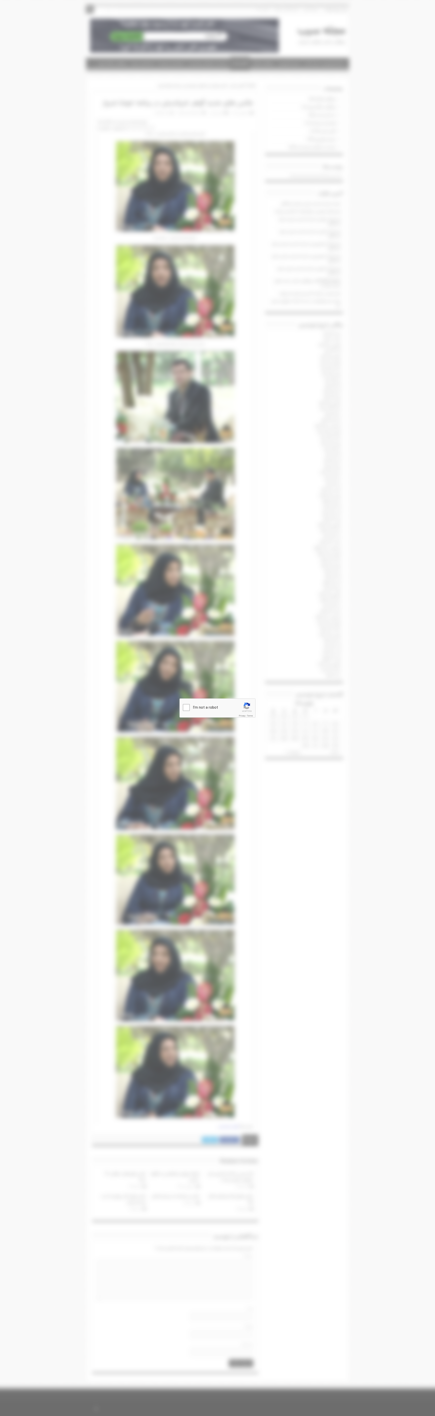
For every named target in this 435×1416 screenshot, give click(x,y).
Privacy (242, 715)
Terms (250, 715)
